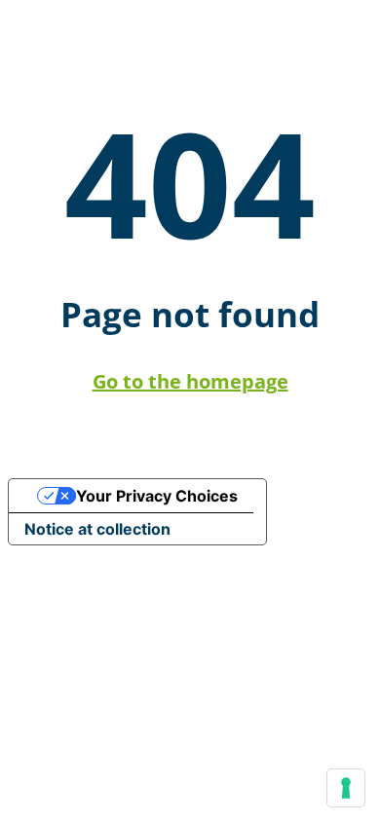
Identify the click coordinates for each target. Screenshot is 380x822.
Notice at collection (97, 529)
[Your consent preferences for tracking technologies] (345, 787)
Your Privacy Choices (157, 495)
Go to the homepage (190, 381)
